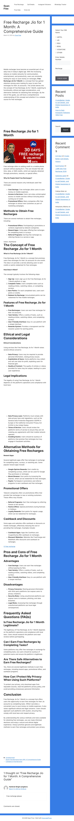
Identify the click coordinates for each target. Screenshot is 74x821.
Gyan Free (6, 7)
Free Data (17, 10)
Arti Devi (58, 156)
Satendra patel (60, 176)
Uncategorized (10, 757)
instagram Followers (44, 4)
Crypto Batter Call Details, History (62, 158)
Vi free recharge (9, 546)
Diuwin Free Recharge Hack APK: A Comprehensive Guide (23, 759)
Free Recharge (19, 4)
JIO (58, 40)
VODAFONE (61, 49)
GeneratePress (47, 818)
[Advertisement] (33, 53)
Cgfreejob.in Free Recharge (14, 761)
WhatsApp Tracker (60, 4)
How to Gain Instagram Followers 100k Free (62, 112)
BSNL (59, 46)
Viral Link (27, 10)
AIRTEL (59, 37)
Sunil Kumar (59, 166)
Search (57, 126)
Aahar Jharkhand (10, 242)
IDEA (58, 43)
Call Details (30, 4)
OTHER (59, 53)
